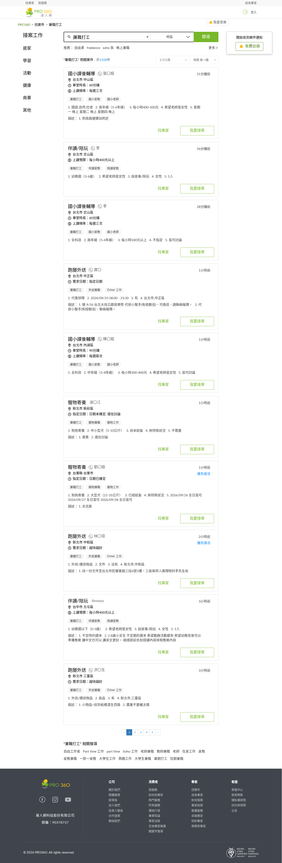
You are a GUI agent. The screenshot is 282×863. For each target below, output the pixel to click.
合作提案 (114, 815)
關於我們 (114, 789)
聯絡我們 (114, 821)
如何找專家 (156, 795)
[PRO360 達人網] (38, 12)
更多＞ (213, 48)
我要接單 (197, 131)
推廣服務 (197, 810)
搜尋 (206, 37)
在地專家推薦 (157, 826)
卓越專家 (197, 815)
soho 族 (108, 48)
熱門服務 (154, 800)
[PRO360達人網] (42, 801)
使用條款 (237, 795)
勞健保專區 (198, 826)
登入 (254, 12)
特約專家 (197, 821)
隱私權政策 (238, 800)
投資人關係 (116, 810)
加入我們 (114, 805)
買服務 (42, 3)
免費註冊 (252, 46)
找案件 (39, 24)
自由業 (79, 48)
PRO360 (24, 24)
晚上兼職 (122, 48)
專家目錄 (154, 821)
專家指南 (197, 805)
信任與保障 (238, 805)
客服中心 (237, 789)
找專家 (29, 3)
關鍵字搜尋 (156, 831)
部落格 (113, 800)
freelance (93, 48)
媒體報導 (114, 795)
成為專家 (251, 3)
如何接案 (197, 800)
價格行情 (154, 810)
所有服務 (154, 805)
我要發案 (219, 22)
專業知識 (154, 815)
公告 (234, 810)
